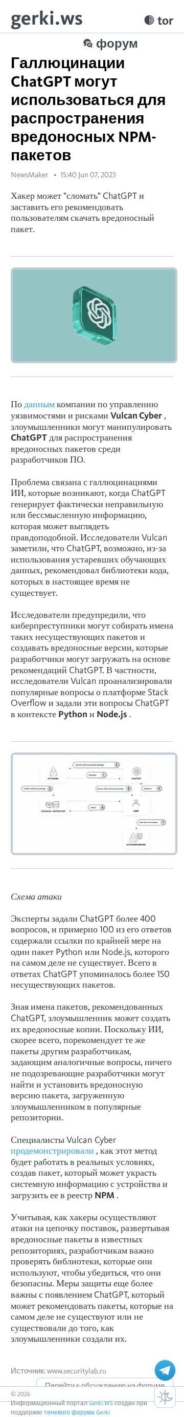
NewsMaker (29, 174)
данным (39, 404)
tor (165, 20)
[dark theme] (165, 1397)
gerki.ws (47, 17)
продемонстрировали (52, 1150)
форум (117, 43)
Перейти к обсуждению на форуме (105, 1385)
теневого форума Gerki (77, 1412)
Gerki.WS (101, 1403)
